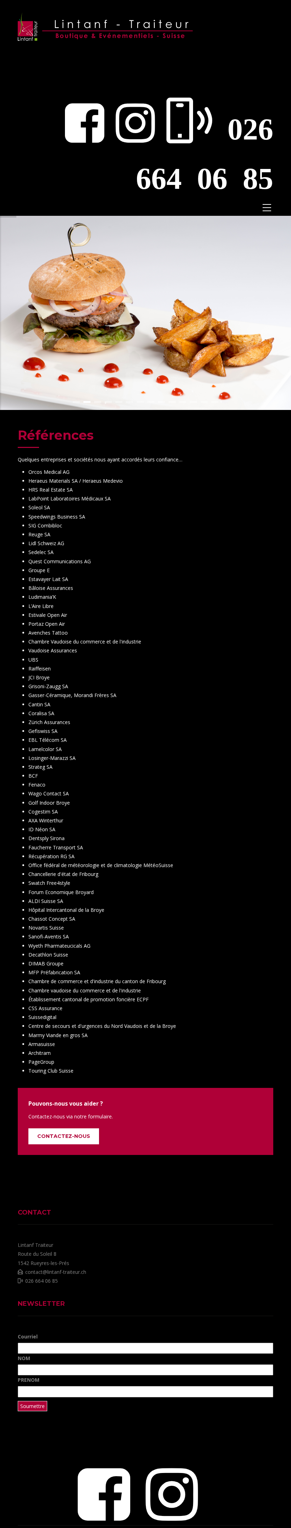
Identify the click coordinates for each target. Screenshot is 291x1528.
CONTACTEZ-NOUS (63, 1136)
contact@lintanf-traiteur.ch (55, 1272)
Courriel (28, 1336)
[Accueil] (106, 21)
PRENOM (28, 1379)
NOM (24, 1358)
